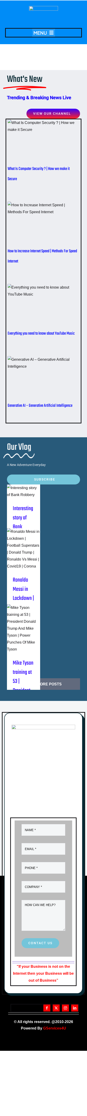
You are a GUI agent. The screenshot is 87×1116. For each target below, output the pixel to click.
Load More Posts (43, 684)
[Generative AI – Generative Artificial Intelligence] (43, 378)
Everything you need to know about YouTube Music (36, 306)
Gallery (51, 142)
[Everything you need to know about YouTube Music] (43, 306)
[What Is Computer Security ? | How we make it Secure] (43, 141)
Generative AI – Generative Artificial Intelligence (36, 378)
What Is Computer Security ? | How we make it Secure (36, 142)
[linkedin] (74, 1008)
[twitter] (56, 1008)
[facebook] (46, 1008)
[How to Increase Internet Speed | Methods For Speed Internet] (43, 224)
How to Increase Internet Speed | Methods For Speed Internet (36, 224)
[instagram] (65, 1008)
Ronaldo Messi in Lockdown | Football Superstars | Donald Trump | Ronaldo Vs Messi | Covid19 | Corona (22, 543)
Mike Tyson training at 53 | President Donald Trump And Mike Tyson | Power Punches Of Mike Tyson (22, 623)
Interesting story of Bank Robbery (22, 485)
